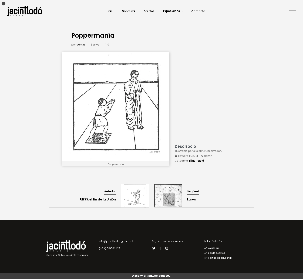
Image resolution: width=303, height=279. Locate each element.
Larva (191, 199)
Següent (193, 191)
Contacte (198, 11)
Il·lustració (196, 161)
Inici (110, 11)
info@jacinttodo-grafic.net (116, 241)
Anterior (110, 191)
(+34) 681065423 (109, 248)
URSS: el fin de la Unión (98, 199)
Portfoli (149, 11)
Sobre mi (128, 11)
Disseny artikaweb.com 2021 (151, 276)
